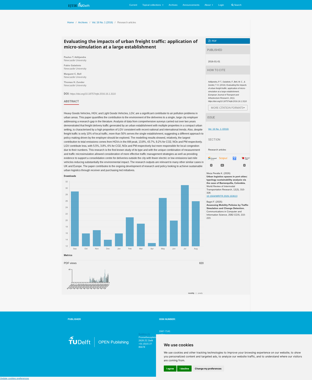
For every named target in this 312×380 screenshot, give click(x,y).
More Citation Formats (227, 107)
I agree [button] (170, 368)
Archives (173, 5)
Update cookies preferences (14, 378)
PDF (214, 41)
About (208, 5)
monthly (191, 293)
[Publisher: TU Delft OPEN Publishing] (98, 346)
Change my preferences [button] (208, 368)
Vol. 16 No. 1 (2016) (102, 22)
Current (133, 5)
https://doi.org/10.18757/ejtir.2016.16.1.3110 (93, 94)
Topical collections (152, 5)
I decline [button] (184, 368)
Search (237, 5)
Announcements (191, 5)
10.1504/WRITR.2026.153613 (222, 196)
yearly (200, 293)
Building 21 (144, 334)
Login (221, 5)
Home (70, 22)
